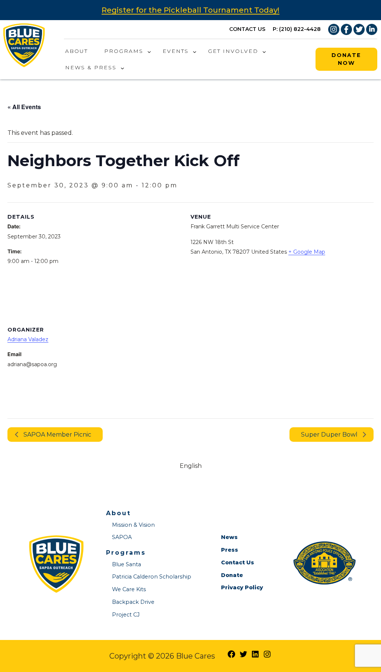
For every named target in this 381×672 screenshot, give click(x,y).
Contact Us (237, 562)
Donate (232, 575)
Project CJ (126, 614)
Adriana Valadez (27, 339)
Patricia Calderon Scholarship (151, 576)
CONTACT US (247, 29)
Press (229, 549)
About (76, 51)
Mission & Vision (133, 525)
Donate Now (346, 59)
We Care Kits (129, 589)
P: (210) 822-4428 (297, 29)
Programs (123, 51)
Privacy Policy (242, 587)
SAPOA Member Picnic (56, 434)
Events (176, 51)
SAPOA (122, 537)
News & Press (90, 67)
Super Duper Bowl (330, 434)
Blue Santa (126, 564)
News (229, 537)
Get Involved (233, 51)
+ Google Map (306, 251)
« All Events (24, 106)
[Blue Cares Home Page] (24, 43)
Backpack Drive (133, 602)
